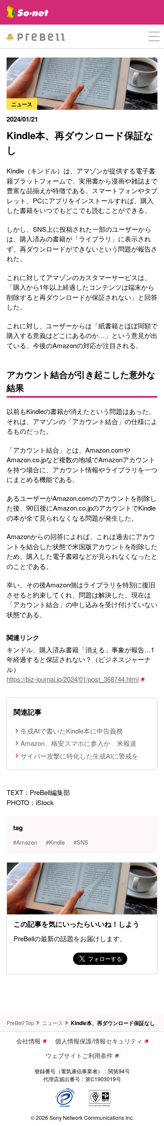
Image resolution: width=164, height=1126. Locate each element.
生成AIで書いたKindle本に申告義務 (72, 730)
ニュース (52, 1022)
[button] (154, 37)
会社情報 (28, 1040)
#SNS (80, 842)
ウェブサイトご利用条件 (79, 1055)
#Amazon (25, 842)
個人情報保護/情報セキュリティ (99, 1040)
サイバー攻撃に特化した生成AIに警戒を (79, 755)
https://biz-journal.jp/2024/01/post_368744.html (73, 679)
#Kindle (55, 842)
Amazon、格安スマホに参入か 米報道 (78, 743)
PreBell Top (20, 1022)
